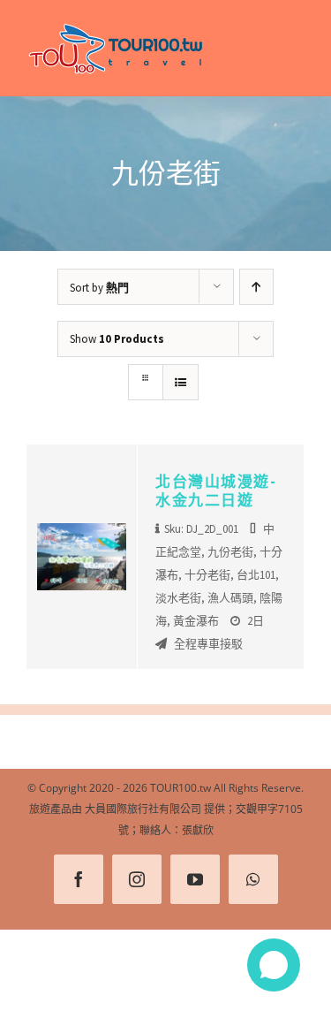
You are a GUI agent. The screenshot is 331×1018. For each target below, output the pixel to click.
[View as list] (180, 382)
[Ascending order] (256, 287)
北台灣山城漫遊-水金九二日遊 (215, 490)
